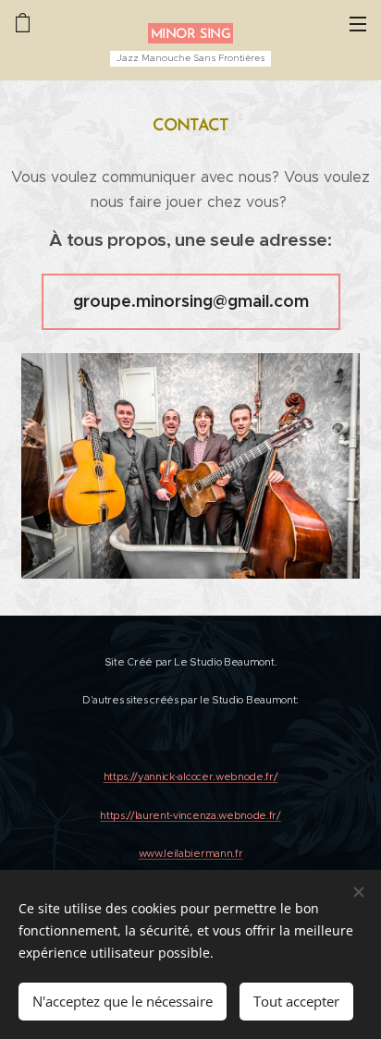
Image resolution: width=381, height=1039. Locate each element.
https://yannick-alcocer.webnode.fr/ (191, 776)
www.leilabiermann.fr (191, 853)
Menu (357, 23)
